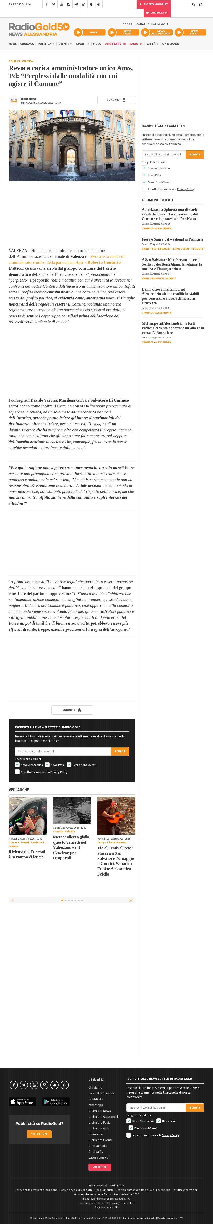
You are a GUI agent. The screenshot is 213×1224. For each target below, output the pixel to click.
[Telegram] (76, 4)
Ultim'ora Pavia (99, 1122)
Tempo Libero (106, 842)
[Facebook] (46, 4)
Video (97, 44)
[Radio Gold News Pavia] (123, 32)
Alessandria (163, 229)
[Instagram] (68, 4)
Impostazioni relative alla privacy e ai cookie (106, 1203)
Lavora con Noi (98, 1157)
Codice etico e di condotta (76, 1190)
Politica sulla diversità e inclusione (36, 1190)
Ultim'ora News (99, 1111)
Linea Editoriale (104, 1190)
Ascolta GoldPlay (155, 4)
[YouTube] (61, 4)
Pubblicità (95, 1099)
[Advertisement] (72, 214)
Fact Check (163, 1190)
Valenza (27, 61)
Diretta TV (113, 44)
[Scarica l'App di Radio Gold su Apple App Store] (22, 1101)
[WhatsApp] (83, 4)
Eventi (64, 44)
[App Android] (91, 4)
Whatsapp (95, 1105)
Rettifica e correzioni (185, 1190)
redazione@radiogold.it (143, 1218)
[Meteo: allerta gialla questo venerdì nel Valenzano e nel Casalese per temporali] (72, 810)
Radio (134, 44)
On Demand (170, 44)
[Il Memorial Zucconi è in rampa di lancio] (28, 816)
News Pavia (57, 765)
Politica (45, 44)
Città (151, 44)
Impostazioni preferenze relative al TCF (106, 1199)
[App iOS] (98, 4)
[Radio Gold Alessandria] (39, 28)
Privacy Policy (59, 772)
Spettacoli (37, 842)
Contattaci (100, 1167)
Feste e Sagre (161, 249)
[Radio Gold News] (90, 32)
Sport (81, 44)
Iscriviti (120, 751)
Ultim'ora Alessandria (103, 1116)
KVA (181, 1218)
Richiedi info (39, 1134)
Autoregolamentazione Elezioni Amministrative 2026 (106, 1194)
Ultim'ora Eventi (100, 1140)
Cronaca (27, 44)
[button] (131, 900)
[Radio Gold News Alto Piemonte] (157, 32)
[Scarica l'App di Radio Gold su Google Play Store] (56, 1101)
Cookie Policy (116, 1186)
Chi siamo (95, 1087)
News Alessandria (31, 765)
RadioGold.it (57, 1218)
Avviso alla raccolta (107, 1207)
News (13, 44)
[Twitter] (53, 4)
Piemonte (197, 249)
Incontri (158, 279)
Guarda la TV (159, 13)
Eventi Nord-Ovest (83, 765)
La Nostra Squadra (101, 1093)
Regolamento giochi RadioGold (135, 1190)
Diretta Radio (98, 1146)
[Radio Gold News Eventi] (190, 32)
